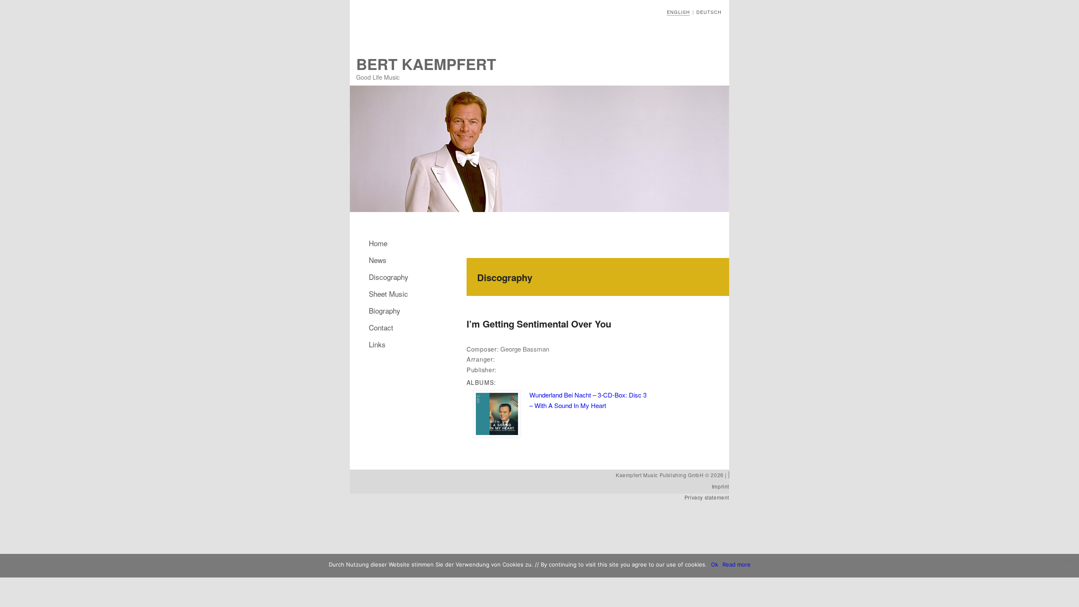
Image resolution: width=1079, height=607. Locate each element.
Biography (384, 310)
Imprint (720, 486)
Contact (381, 327)
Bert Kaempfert (426, 64)
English (678, 11)
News (378, 260)
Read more (736, 564)
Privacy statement (706, 497)
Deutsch (709, 11)
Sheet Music (388, 293)
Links (377, 344)
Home (378, 243)
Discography (388, 276)
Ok (714, 564)
